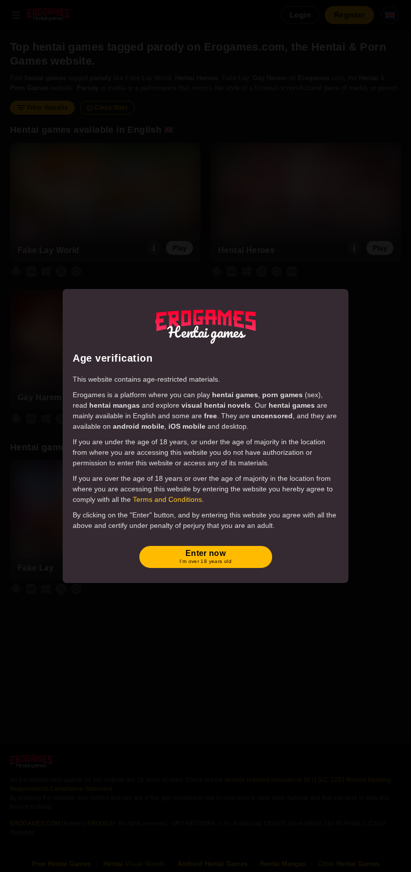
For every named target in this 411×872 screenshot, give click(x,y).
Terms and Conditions (167, 499)
